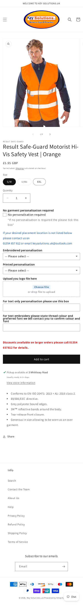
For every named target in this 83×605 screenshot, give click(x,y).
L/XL (26, 182)
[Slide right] (50, 134)
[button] (5, 19)
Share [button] (10, 436)
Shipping (20, 168)
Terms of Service (18, 542)
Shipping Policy (17, 533)
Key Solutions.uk (35, 597)
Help (11, 507)
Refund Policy (16, 524)
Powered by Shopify (54, 597)
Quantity (8, 190)
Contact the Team (19, 489)
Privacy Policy (16, 515)
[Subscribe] (63, 566)
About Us (13, 498)
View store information (21, 382)
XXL (39, 182)
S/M (9, 182)
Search (12, 480)
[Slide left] (33, 134)
